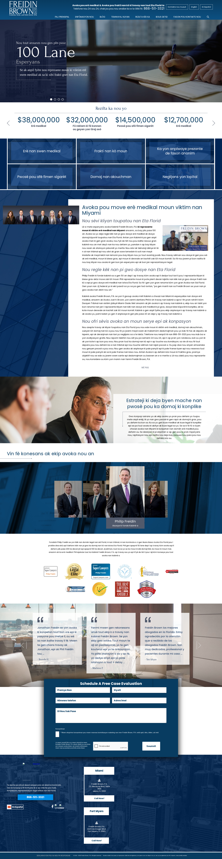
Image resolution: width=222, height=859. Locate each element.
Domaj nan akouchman (111, 176)
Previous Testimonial (22, 645)
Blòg (102, 16)
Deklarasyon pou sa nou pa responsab (53, 855)
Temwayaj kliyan (120, 16)
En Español (17, 807)
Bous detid (162, 16)
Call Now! (99, 798)
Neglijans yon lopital (180, 176)
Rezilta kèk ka (142, 16)
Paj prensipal (62, 16)
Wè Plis (145, 367)
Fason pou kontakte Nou (187, 16)
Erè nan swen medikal (41, 151)
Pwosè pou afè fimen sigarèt (41, 176)
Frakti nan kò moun (110, 151)
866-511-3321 (154, 8)
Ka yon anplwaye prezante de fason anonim (180, 151)
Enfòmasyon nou (84, 16)
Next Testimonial (199, 645)
